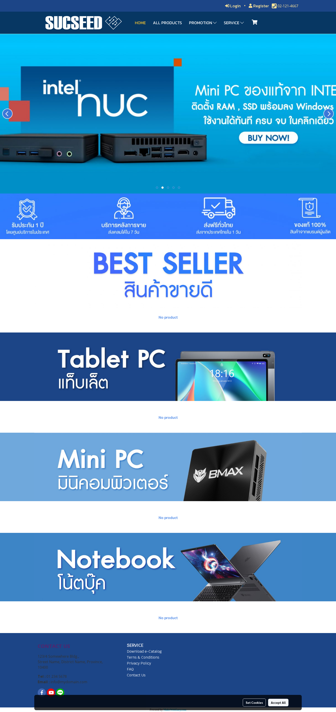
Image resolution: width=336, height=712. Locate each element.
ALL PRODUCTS (167, 23)
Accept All (278, 702)
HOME (140, 23)
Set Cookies (254, 702)
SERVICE (232, 23)
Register (260, 6)
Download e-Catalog (144, 651)
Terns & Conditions (143, 657)
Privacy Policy (139, 663)
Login (235, 6)
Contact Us (136, 675)
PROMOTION (201, 23)
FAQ (130, 669)
